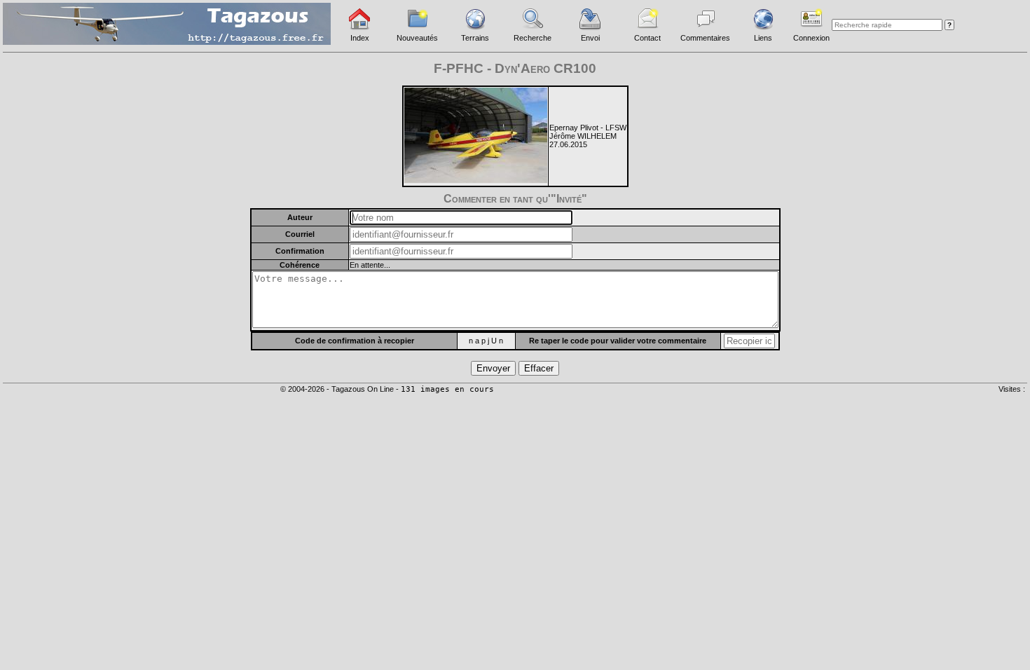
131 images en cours (447, 389)
